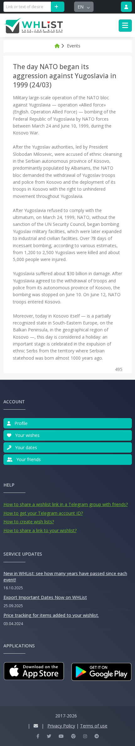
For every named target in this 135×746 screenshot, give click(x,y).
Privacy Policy (61, 726)
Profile (20, 423)
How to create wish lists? (28, 522)
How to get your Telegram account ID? (43, 513)
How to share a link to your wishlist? (40, 530)
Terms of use (93, 726)
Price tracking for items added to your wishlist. (51, 615)
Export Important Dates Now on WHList (45, 597)
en (81, 7)
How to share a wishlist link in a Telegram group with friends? (65, 504)
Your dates (25, 447)
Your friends (28, 459)
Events (73, 46)
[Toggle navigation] (125, 25)
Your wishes (27, 435)
